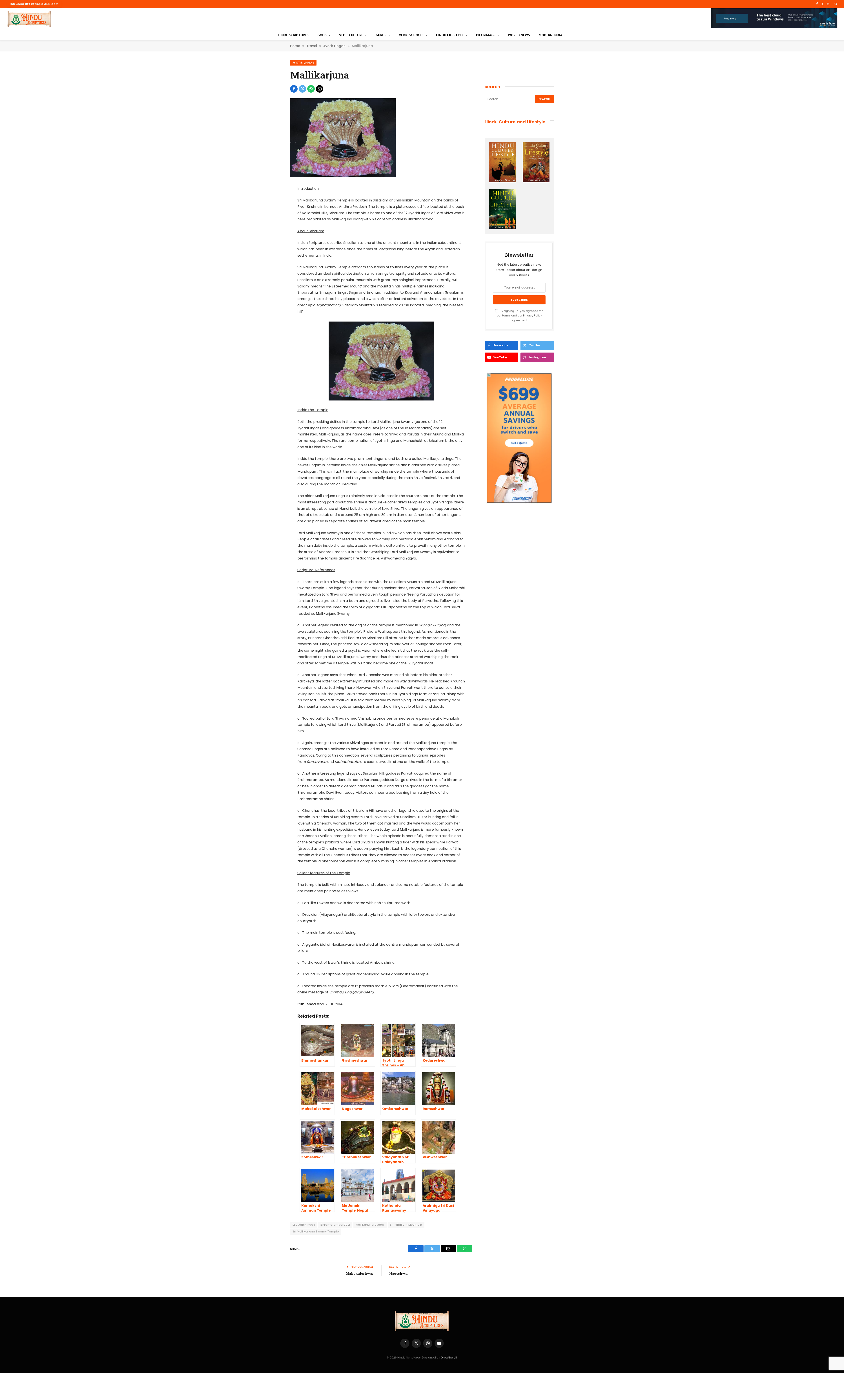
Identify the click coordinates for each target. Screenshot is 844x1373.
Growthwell (449, 1357)
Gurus (381, 35)
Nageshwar (399, 1273)
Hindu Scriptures (293, 35)
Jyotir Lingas (303, 62)
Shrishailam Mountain (406, 1225)
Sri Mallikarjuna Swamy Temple (315, 1231)
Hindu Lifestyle (450, 35)
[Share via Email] (319, 89)
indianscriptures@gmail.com (34, 4)
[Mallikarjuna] (343, 176)
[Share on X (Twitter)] (302, 89)
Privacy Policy (532, 315)
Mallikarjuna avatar (370, 1225)
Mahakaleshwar (360, 1273)
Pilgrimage (485, 35)
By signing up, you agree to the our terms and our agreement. (520, 315)
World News (519, 35)
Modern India (550, 35)
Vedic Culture (351, 35)
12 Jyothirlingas (303, 1225)
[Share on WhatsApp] (311, 89)
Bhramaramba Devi (335, 1225)
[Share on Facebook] (294, 89)
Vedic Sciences (411, 35)
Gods (322, 35)
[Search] (835, 4)
